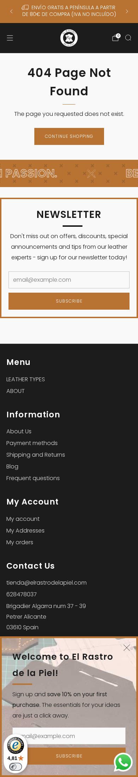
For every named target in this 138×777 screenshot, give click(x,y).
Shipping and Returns (35, 455)
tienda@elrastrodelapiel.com (46, 583)
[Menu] (9, 37)
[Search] (128, 37)
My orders (19, 542)
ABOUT (15, 391)
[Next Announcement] (127, 11)
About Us (18, 431)
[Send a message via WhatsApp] (123, 762)
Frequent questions (33, 478)
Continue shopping (69, 136)
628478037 (21, 594)
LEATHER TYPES (25, 379)
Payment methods (32, 443)
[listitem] (69, 11)
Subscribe (69, 756)
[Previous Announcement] (11, 11)
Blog (12, 466)
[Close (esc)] (126, 647)
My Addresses (25, 531)
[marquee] (69, 173)
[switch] (15, 767)
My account (23, 519)
